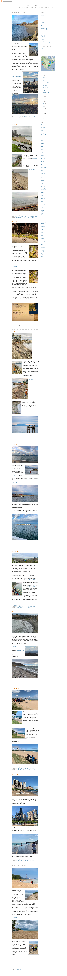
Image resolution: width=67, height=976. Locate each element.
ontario (42, 168)
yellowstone (23, 683)
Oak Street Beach (16, 774)
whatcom (42, 152)
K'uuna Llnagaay (16, 222)
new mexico (43, 247)
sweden (42, 235)
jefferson (42, 143)
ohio (41, 248)
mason (42, 179)
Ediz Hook (14, 444)
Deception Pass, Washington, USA (23, 607)
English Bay (15, 124)
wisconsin (42, 220)
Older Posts (37, 967)
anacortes (42, 171)
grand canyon (43, 186)
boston (42, 213)
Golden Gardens (16, 14)
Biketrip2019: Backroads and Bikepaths (27, 600)
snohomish (43, 155)
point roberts (43, 173)
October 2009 (14, 475)
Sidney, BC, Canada (20, 440)
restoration (42, 128)
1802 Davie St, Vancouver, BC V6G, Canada (25, 217)
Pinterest (42, 51)
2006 (43, 116)
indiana (42, 256)
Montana (42, 191)
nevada (42, 216)
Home (23, 967)
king (41, 137)
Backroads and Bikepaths (45, 23)
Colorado (42, 251)
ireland (42, 154)
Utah (41, 228)
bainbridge (43, 204)
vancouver (34, 216)
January (44, 77)
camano (42, 156)
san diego (42, 164)
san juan (42, 161)
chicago (17, 768)
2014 (43, 103)
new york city (43, 217)
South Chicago (15, 688)
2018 (43, 96)
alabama (42, 238)
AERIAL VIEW (14, 72)
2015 (43, 101)
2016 (43, 100)
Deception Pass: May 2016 (30, 586)
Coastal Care (43, 35)
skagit (42, 142)
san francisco (43, 219)
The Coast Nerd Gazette (45, 36)
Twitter (42, 49)
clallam (42, 148)
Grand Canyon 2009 (44, 16)
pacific (42, 130)
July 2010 (23, 832)
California (42, 136)
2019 (43, 94)
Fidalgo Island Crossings (45, 38)
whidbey (34, 606)
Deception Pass (15, 552)
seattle (42, 140)
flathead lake (43, 241)
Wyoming (17, 683)
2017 (43, 98)
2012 (43, 106)
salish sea (29, 216)
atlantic (42, 139)
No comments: (15, 117)
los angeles (43, 257)
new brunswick (43, 245)
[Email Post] (20, 117)
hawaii (42, 176)
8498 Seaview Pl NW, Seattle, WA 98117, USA (25, 119)
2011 (43, 108)
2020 (43, 75)
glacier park (43, 231)
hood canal (43, 158)
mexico (42, 260)
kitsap (42, 146)
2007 (43, 115)
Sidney (13, 331)
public (42, 262)
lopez (42, 244)
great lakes (22, 768)
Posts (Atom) (19, 969)
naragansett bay (43, 233)
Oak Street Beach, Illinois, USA (23, 861)
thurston (42, 182)
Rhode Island (43, 165)
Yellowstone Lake (16, 611)
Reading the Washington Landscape (47, 41)
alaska (42, 162)
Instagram (42, 48)
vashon (42, 183)
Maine (42, 159)
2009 (43, 111)
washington (29, 606)
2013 (43, 105)
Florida (42, 201)
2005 (43, 118)
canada (24, 216)
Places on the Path (44, 28)
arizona (42, 185)
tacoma (42, 202)
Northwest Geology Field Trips (46, 42)
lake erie (42, 232)
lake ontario (43, 208)
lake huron (42, 192)
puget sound (18, 606)
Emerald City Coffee (44, 26)
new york (42, 196)
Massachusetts (43, 189)
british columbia (19, 216)
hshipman (42, 15)
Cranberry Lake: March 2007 (30, 579)
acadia (42, 211)
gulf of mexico (43, 167)
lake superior (43, 177)
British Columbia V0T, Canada (22, 327)
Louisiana (42, 210)
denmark (42, 239)
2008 (43, 113)
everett (42, 229)
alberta (42, 253)
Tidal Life (42, 39)
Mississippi (43, 226)
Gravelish (42, 13)
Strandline (42, 25)
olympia (42, 250)
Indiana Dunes (15, 867)
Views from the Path (44, 29)
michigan (42, 214)
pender (42, 195)
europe (42, 174)
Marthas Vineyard (44, 222)
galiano (42, 225)
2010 (43, 110)
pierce (42, 149)
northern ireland (43, 198)
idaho (42, 242)
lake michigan (32, 768)
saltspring (42, 180)
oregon (42, 170)
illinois (27, 768)
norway (42, 199)
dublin (42, 254)
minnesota (42, 193)
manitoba (42, 259)
